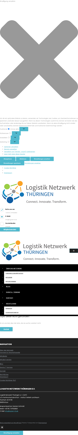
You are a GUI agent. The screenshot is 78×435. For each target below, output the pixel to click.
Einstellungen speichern (12, 163)
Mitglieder (9, 277)
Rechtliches (11, 303)
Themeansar (42, 423)
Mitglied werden (10, 229)
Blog (8, 286)
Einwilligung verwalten (11, 433)
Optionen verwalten (11, 147)
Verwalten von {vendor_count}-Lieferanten (19, 152)
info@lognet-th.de (11, 411)
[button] (39, 59)
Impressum (8, 173)
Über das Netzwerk (14, 268)
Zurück (6, 329)
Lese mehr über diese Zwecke (14, 154)
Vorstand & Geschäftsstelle (14, 273)
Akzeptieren (8, 159)
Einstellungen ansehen (42, 159)
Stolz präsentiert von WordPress (10, 423)
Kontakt (9, 298)
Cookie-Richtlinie (10, 168)
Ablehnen (23, 159)
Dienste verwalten (10, 149)
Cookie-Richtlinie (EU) (12, 312)
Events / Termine (13, 292)
